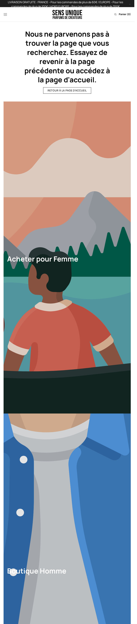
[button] (5, 14)
